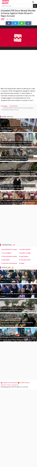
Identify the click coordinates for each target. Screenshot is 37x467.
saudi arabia (5, 260)
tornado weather (25, 249)
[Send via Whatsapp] (22, 23)
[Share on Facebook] (9, 23)
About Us (3, 385)
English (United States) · (10, 382)
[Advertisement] (18, 69)
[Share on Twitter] (15, 23)
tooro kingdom (6, 253)
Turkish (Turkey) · (25, 382)
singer (22, 263)
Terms (9, 385)
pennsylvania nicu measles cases (12, 249)
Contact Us (15, 385)
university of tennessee (9, 263)
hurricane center (25, 260)
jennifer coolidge (25, 253)
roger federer (24, 256)
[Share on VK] (28, 23)
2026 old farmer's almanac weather (13, 256)
